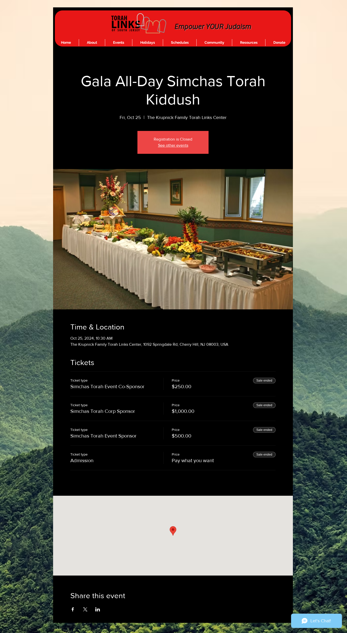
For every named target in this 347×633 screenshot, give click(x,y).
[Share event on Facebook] (72, 609)
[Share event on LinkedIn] (97, 609)
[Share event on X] (85, 609)
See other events (173, 145)
